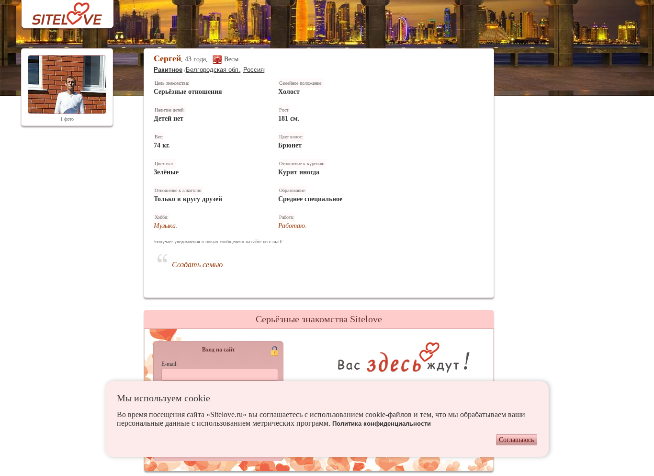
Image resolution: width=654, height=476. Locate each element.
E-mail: (169, 364)
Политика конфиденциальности (381, 423)
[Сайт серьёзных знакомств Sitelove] (59, 11)
